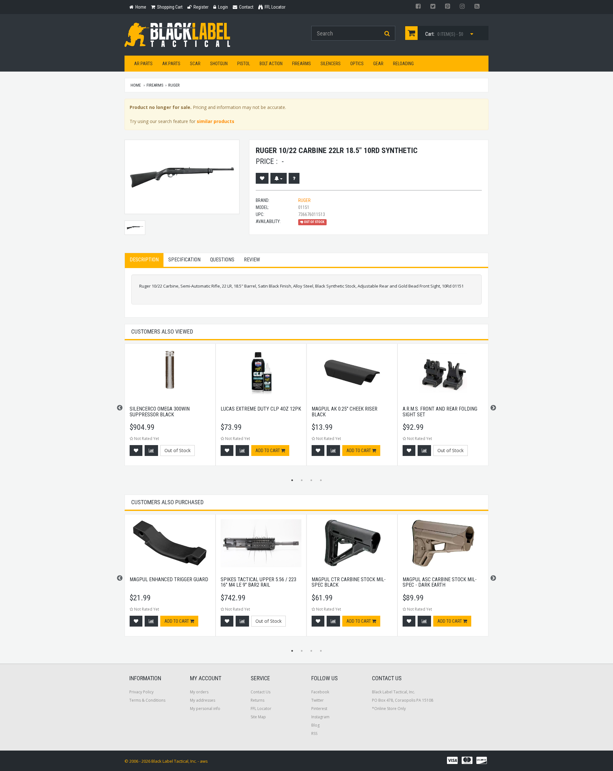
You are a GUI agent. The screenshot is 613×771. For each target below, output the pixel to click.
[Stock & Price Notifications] (278, 178)
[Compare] (151, 450)
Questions (222, 260)
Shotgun (219, 63)
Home (136, 85)
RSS (314, 733)
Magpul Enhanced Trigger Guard (169, 579)
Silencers (331, 63)
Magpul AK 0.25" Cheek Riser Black (344, 412)
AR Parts (143, 63)
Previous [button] (120, 408)
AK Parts (171, 63)
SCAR (195, 63)
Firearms (301, 63)
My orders (199, 692)
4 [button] (321, 480)
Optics (357, 63)
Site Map (258, 717)
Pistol (243, 63)
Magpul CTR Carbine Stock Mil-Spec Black (349, 582)
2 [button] (302, 480)
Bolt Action (271, 63)
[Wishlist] (262, 178)
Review (252, 260)
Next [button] (493, 408)
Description (144, 260)
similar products (215, 121)
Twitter (317, 700)
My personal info (205, 708)
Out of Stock (177, 450)
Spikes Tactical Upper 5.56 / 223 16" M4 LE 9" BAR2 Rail (258, 582)
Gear (378, 63)
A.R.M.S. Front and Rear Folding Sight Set (440, 412)
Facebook (320, 692)
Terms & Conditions (147, 700)
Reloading (403, 63)
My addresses (202, 700)
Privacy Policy (141, 692)
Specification (184, 260)
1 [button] (292, 480)
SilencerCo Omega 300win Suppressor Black (160, 412)
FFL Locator (261, 708)
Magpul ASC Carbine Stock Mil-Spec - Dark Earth (440, 582)
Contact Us (260, 692)
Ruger (174, 85)
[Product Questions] (294, 178)
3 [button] (311, 480)
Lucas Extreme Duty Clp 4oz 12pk (261, 409)
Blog (315, 725)
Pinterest (319, 708)
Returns (257, 700)
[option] (170, 407)
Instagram (320, 717)
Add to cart (268, 450)
